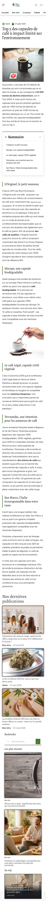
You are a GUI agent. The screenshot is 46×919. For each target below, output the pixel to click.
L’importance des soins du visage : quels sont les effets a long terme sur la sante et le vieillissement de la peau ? (22, 639)
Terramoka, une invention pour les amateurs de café (19, 161)
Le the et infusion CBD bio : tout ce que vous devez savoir (20, 680)
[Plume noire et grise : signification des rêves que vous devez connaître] (23, 775)
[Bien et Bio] (16, 5)
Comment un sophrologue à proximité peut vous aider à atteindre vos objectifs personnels (22, 863)
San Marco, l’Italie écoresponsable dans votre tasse (21, 169)
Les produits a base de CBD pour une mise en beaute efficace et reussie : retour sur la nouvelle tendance (21, 721)
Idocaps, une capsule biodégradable (20, 150)
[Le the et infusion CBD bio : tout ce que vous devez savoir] (23, 662)
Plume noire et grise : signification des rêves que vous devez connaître (22, 804)
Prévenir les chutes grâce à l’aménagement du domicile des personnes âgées (20, 889)
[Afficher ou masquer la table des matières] (32, 137)
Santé (4, 685)
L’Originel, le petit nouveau (16, 145)
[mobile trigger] (4, 5)
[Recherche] (36, 5)
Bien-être (6, 645)
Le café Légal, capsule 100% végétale (21, 155)
